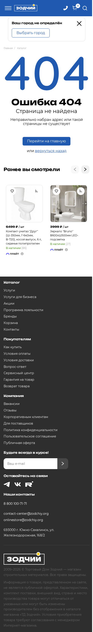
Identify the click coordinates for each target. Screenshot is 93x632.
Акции (9, 303)
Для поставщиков (18, 423)
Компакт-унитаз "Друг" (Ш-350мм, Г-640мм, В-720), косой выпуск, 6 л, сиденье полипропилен (24, 237)
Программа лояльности (23, 310)
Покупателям (17, 339)
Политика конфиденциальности (31, 430)
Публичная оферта (19, 443)
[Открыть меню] (7, 8)
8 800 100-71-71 (15, 504)
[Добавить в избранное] (12, 191)
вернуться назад (50, 151)
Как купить (13, 347)
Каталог (12, 282)
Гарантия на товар (19, 380)
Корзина (11, 323)
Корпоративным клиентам (26, 417)
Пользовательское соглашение (30, 436)
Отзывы (10, 410)
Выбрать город (30, 33)
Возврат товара (17, 386)
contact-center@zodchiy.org (26, 514)
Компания (14, 396)
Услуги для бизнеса (20, 297)
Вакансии (12, 404)
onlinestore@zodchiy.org (23, 520)
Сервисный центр (19, 373)
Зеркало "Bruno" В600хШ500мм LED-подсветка (64, 235)
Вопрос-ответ (15, 367)
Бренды (10, 316)
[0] (74, 8)
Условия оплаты (17, 354)
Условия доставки (19, 360)
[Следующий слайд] (85, 169)
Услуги (9, 290)
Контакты (11, 329)
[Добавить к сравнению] (36, 191)
